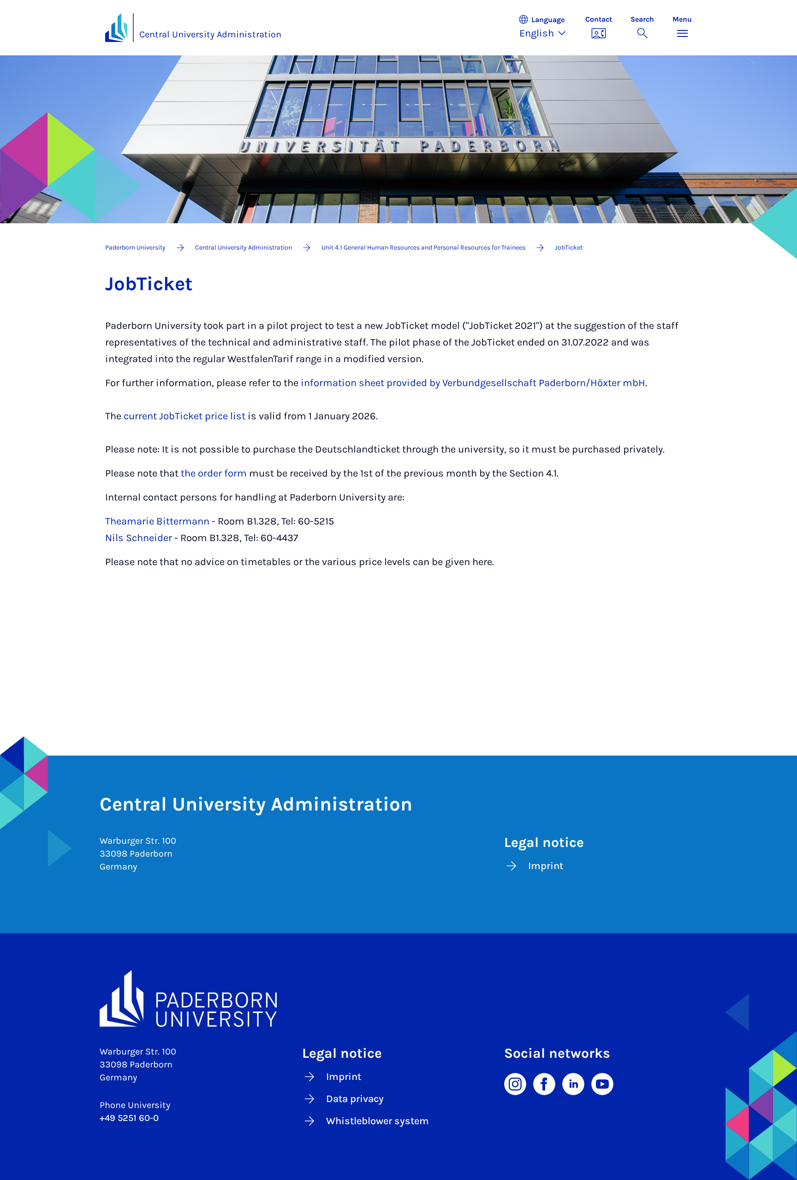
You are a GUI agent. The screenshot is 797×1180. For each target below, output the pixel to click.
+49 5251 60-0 (129, 1118)
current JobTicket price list (184, 416)
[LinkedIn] (573, 1083)
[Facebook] (544, 1083)
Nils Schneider (138, 538)
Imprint (545, 866)
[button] (547, 28)
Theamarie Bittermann (157, 521)
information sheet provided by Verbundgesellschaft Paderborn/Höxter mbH (471, 383)
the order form (214, 473)
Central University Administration (210, 34)
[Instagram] (515, 1083)
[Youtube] (602, 1083)
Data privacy (355, 1099)
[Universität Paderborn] (398, 998)
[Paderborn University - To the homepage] (116, 27)
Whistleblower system (377, 1121)
